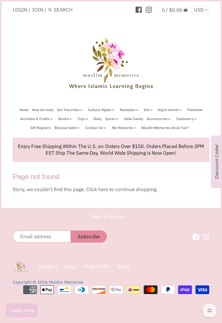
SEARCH (48, 266)
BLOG (123, 266)
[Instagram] (149, 9)
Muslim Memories (66, 282)
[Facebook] (139, 9)
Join (37, 10)
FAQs (70, 266)
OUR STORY (97, 266)
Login (20, 10)
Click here (97, 189)
